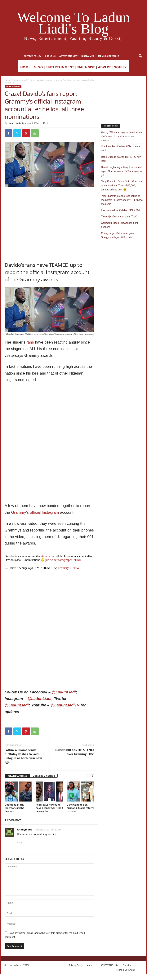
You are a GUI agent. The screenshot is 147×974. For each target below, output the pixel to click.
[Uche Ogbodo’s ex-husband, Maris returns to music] (80, 791)
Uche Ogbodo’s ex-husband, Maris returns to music (80, 808)
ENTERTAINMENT (60, 67)
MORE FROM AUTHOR (44, 775)
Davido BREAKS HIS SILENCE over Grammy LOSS (74, 752)
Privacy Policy (32, 56)
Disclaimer (87, 56)
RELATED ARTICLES (17, 775)
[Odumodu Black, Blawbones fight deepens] (18, 791)
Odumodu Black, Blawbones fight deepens (14, 808)
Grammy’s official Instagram (35, 512)
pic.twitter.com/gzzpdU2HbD (63, 560)
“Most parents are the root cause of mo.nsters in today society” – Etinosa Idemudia (122, 199)
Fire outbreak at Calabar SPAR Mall (120, 210)
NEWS (38, 67)
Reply (19, 842)
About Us (50, 56)
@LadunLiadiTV (65, 705)
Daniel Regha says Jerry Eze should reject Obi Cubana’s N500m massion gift (121, 171)
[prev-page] (88, 776)
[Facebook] (8, 133)
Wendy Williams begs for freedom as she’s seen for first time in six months (121, 136)
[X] (17, 133)
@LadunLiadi (64, 692)
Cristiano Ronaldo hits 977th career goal (120, 148)
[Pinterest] (26, 133)
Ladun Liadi (14, 123)
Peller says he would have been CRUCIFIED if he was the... (49, 808)
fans (30, 342)
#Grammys (47, 556)
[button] (140, 56)
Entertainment (20, 79)
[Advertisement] (49, 197)
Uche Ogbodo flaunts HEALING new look (121, 158)
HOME (25, 67)
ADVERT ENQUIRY (68, 56)
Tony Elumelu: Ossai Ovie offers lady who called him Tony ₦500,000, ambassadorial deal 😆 (122, 185)
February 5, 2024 (68, 568)
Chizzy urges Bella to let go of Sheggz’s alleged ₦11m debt (118, 235)
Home (7, 79)
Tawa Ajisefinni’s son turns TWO (119, 216)
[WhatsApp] (35, 133)
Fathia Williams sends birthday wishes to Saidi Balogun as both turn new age (23, 756)
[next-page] (92, 776)
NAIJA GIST (86, 67)
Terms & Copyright (108, 56)
